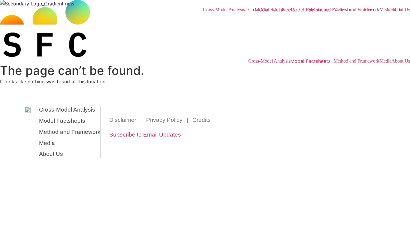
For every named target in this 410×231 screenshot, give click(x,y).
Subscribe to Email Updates (145, 134)
